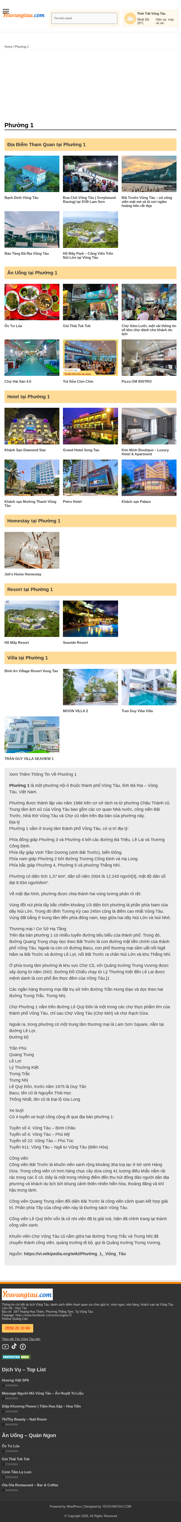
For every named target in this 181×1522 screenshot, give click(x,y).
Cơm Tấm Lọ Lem (16, 1472)
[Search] (114, 18)
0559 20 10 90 (17, 1328)
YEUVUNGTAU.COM (116, 1506)
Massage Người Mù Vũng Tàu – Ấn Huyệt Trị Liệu (42, 1393)
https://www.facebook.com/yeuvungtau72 (44, 1315)
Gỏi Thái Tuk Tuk (15, 1459)
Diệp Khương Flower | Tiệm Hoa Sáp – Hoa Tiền (41, 1406)
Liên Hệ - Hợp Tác (14, 1308)
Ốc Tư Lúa (10, 1446)
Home (8, 46)
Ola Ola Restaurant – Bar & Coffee (30, 1485)
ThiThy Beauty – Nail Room (24, 1419)
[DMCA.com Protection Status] (16, 1357)
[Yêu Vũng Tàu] (23, 14)
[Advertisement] (90, 85)
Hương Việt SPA (15, 1380)
